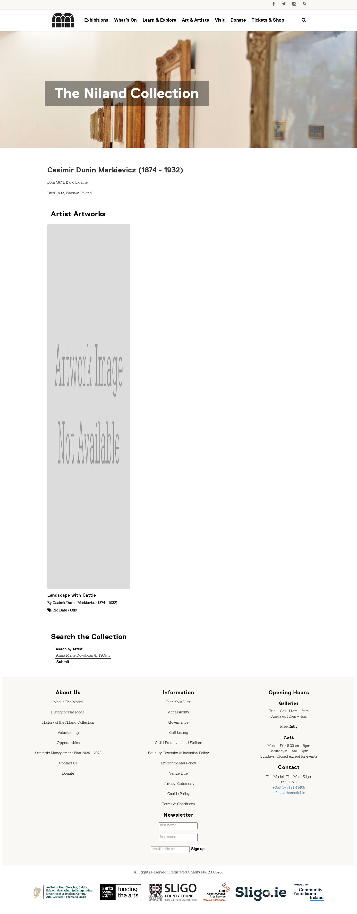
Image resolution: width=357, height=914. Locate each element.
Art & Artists (195, 20)
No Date (60, 611)
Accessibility (178, 713)
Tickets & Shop (268, 20)
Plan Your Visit (178, 703)
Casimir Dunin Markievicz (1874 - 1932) (115, 170)
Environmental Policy (178, 764)
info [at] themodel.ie (288, 794)
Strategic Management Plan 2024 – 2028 (68, 754)
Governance (178, 723)
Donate (238, 20)
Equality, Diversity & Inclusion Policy (178, 754)
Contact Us (68, 764)
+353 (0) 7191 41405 (288, 788)
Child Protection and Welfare (178, 743)
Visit (220, 20)
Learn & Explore (159, 20)
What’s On (125, 20)
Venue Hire (178, 774)
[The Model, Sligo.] (63, 20)
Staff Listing (178, 733)
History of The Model (68, 713)
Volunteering (68, 733)
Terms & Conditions (178, 805)
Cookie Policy (178, 794)
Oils (73, 611)
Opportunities (68, 743)
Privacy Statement (178, 784)
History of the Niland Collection (68, 723)
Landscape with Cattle (71, 595)
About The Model (68, 703)
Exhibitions (96, 20)
